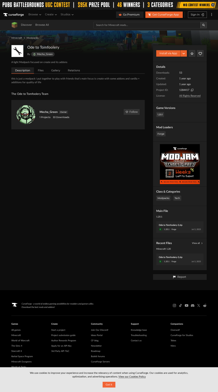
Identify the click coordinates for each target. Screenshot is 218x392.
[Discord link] (193, 305)
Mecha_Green (49, 112)
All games (16, 330)
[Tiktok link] (180, 305)
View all (196, 243)
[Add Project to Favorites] (192, 53)
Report (181, 276)
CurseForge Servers (100, 362)
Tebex (173, 341)
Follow (133, 111)
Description (22, 70)
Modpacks (32, 37)
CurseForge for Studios (182, 335)
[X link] (199, 305)
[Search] (203, 25)
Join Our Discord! (99, 330)
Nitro (173, 346)
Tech (177, 198)
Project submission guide (63, 335)
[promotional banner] (109, 5)
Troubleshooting (139, 335)
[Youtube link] (186, 305)
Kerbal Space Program (22, 356)
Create (49, 14)
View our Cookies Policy (132, 376)
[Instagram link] (174, 305)
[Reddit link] (205, 305)
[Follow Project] (200, 53)
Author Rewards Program (63, 341)
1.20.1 (160, 114)
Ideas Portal (96, 335)
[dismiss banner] (213, 5)
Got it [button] (109, 384)
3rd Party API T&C (60, 351)
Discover (26, 24)
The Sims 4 (16, 346)
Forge (161, 133)
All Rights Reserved (190, 96)
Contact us (136, 341)
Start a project (58, 330)
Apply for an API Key (61, 346)
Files (41, 70)
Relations (74, 70)
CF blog (94, 341)
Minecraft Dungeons (21, 362)
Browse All (42, 24)
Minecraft (16, 37)
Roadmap (95, 351)
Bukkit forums (98, 356)
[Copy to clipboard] (192, 90)
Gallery (55, 70)
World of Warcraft (20, 341)
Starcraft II (16, 351)
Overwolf (175, 330)
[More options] (211, 15)
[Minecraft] (14, 25)
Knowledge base (139, 330)
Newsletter (96, 346)
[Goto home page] (14, 14)
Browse (33, 14)
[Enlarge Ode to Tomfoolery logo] (17, 51)
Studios (65, 14)
